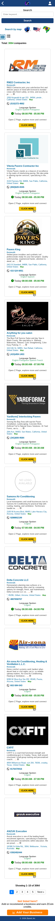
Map (31, 100)
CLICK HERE (27, 125)
